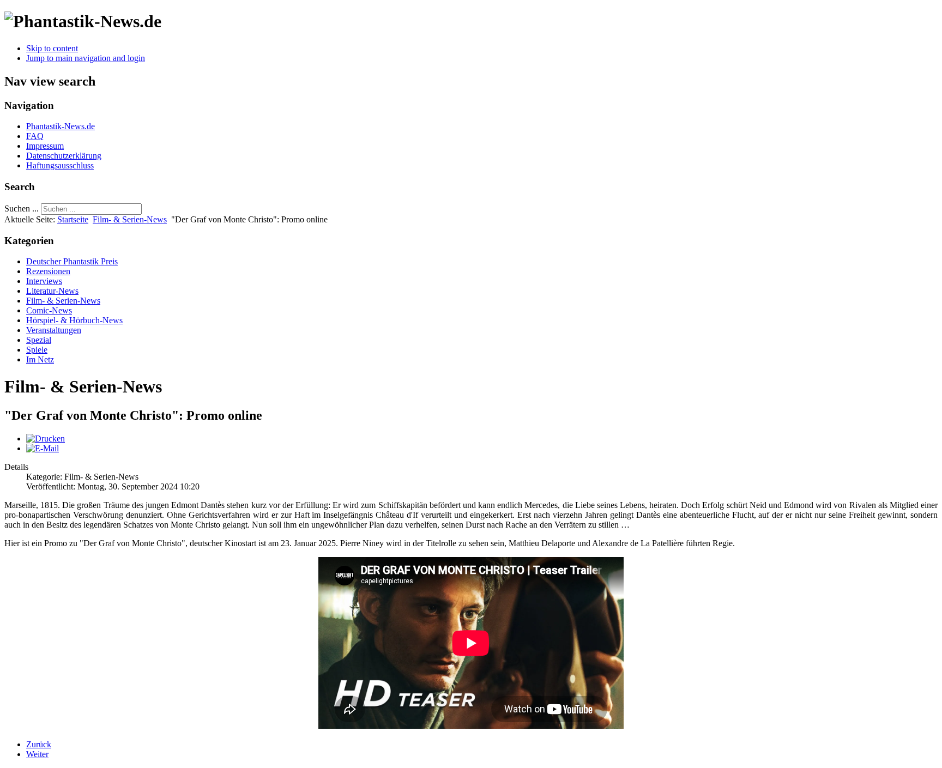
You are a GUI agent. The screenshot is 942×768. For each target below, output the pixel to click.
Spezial (38, 339)
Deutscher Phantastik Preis (72, 261)
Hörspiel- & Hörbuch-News (74, 320)
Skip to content (52, 48)
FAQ (35, 136)
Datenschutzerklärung (63, 155)
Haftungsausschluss (60, 165)
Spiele (36, 349)
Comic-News (49, 310)
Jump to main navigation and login (85, 58)
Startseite (72, 219)
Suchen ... (21, 208)
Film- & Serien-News (130, 219)
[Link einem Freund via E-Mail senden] (42, 448)
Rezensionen (48, 271)
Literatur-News (52, 290)
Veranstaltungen (53, 330)
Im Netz (40, 359)
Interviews (44, 281)
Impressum (45, 145)
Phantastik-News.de (60, 126)
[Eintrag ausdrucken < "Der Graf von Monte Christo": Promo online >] (45, 438)
